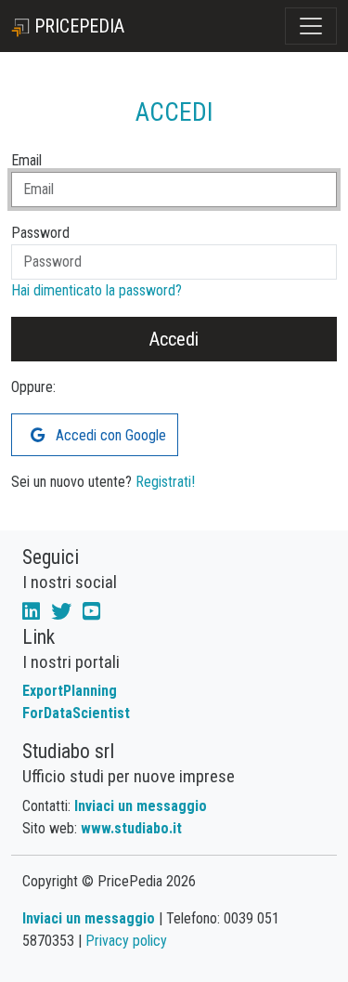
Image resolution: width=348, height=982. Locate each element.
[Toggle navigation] (311, 26)
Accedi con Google (109, 435)
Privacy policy (126, 940)
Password (40, 233)
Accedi (174, 339)
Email (26, 160)
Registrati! (165, 482)
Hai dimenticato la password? (96, 290)
